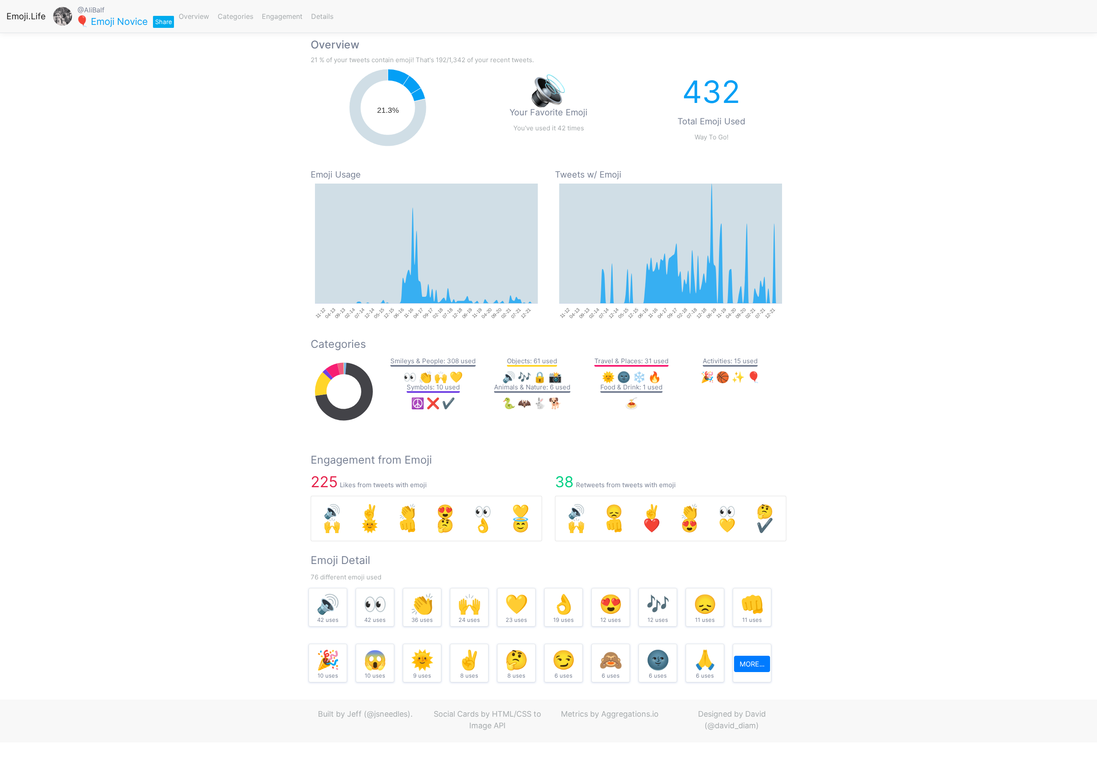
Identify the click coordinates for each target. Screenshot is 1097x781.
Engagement (282, 16)
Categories (235, 16)
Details (322, 16)
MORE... (752, 664)
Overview (194, 16)
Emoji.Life (26, 16)
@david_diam (731, 725)
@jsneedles (387, 713)
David (755, 713)
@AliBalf (91, 10)
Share (163, 21)
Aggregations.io (630, 713)
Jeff (354, 713)
